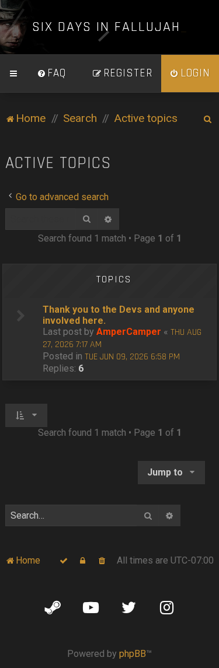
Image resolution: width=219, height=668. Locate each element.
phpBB (132, 653)
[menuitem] (51, 73)
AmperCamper (128, 331)
